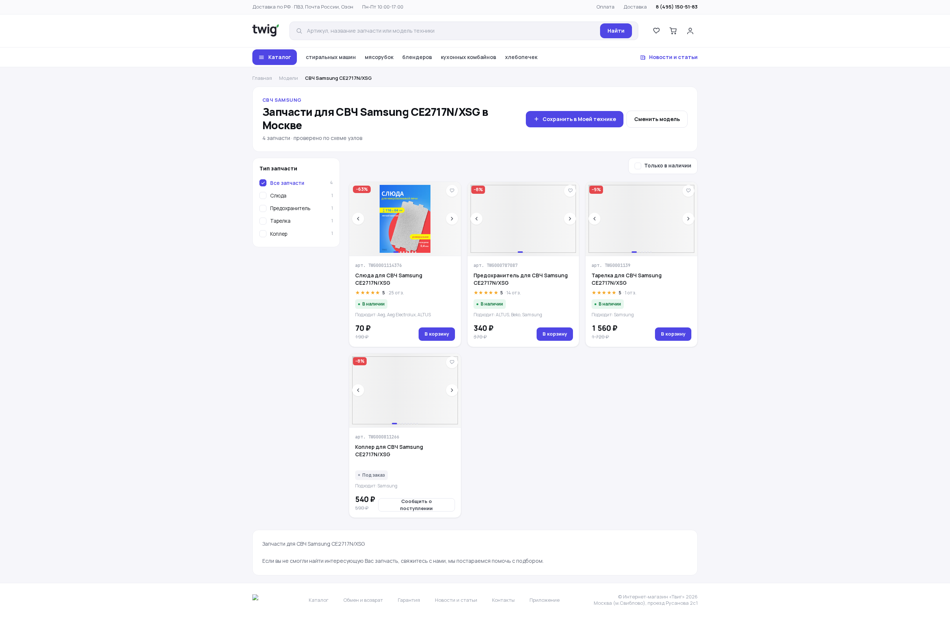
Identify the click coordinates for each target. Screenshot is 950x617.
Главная (262, 78)
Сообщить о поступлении (416, 505)
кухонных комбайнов (468, 57)
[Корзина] (673, 30)
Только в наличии (667, 165)
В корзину (437, 333)
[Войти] (690, 30)
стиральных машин (331, 57)
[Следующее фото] (452, 219)
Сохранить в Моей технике (579, 119)
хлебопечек (521, 57)
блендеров (417, 57)
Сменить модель (657, 119)
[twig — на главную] (265, 30)
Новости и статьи (673, 57)
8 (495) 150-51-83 (677, 6)
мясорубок (379, 57)
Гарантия (409, 600)
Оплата (605, 6)
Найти (616, 30)
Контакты (503, 600)
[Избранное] (656, 30)
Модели (288, 78)
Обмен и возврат (363, 600)
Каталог (279, 57)
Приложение (545, 600)
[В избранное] (452, 191)
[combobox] (451, 31)
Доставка (635, 6)
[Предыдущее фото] (358, 219)
